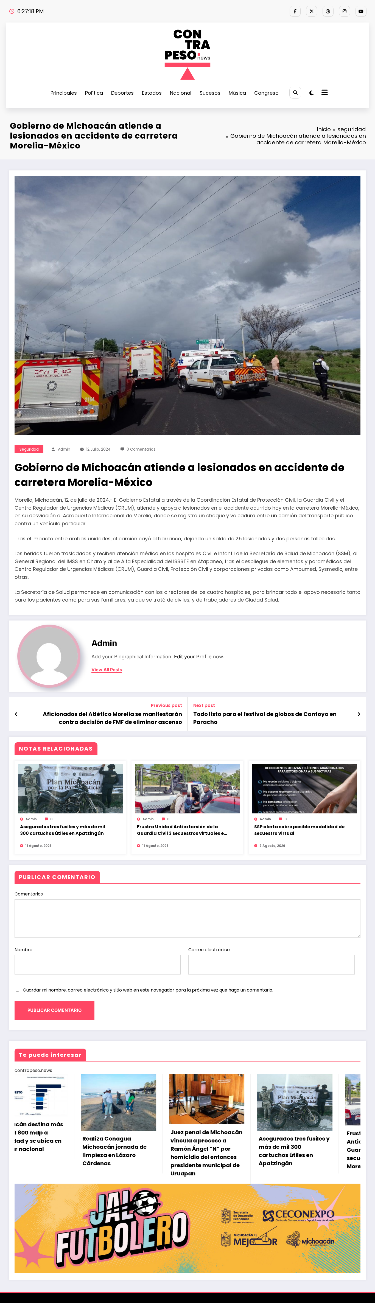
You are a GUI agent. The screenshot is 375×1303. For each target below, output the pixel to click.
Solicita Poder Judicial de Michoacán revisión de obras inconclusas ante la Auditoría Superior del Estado (246, 1148)
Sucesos (210, 92)
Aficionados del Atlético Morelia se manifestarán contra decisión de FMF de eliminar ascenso (112, 718)
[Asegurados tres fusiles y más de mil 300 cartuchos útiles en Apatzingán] (70, 788)
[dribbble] (328, 11)
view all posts (106, 669)
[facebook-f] (295, 11)
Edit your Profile (193, 656)
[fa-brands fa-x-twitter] (311, 11)
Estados (152, 92)
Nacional (180, 92)
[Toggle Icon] (323, 93)
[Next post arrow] (358, 714)
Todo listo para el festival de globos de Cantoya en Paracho (265, 718)
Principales (64, 92)
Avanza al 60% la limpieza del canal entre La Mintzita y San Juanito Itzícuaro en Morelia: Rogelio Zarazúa (333, 1155)
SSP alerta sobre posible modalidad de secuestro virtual (299, 830)
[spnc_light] (311, 93)
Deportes (122, 92)
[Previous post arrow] (16, 714)
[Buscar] (295, 93)
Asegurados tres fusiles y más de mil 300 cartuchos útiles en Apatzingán (62, 830)
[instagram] (344, 11)
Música (237, 92)
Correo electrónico (209, 950)
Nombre (23, 950)
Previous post (166, 705)
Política (94, 92)
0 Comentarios (141, 449)
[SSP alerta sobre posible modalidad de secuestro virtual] (304, 788)
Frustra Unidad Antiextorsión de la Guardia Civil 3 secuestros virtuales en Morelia (182, 830)
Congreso (266, 92)
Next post (204, 705)
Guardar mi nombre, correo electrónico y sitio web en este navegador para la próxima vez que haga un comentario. (148, 990)
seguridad (29, 449)
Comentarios (29, 894)
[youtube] (361, 11)
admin (64, 449)
